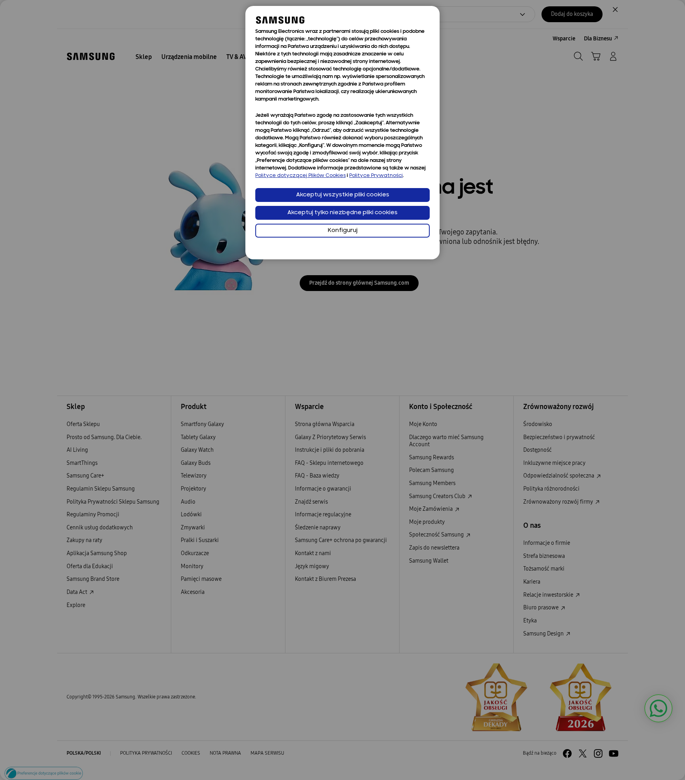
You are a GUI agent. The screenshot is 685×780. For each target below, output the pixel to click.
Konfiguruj (343, 231)
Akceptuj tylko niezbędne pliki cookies (342, 213)
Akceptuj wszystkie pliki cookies (342, 195)
